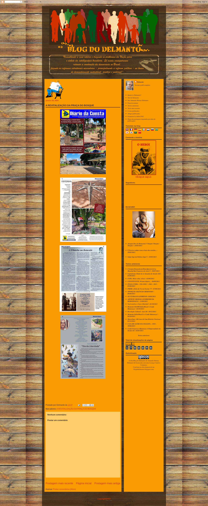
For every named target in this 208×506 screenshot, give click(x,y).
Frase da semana (133, 103)
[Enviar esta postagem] (79, 405)
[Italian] (144, 130)
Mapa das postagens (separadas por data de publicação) (141, 120)
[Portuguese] (157, 130)
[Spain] (140, 130)
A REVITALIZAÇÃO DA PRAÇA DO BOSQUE (76, 409)
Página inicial (83, 483)
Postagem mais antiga (107, 483)
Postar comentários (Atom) (64, 489)
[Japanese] (128, 133)
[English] (128, 130)
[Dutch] (149, 130)
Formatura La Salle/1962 (136, 116)
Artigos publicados (134, 114)
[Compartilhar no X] (88, 405)
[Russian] (153, 130)
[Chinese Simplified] (140, 133)
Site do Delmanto (133, 98)
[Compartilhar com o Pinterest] (92, 405)
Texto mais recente (134, 108)
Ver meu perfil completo (142, 85)
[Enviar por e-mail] (83, 405)
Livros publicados (133, 111)
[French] (132, 130)
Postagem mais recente (59, 483)
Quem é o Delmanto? (134, 95)
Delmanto (140, 82)
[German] (136, 130)
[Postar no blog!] (86, 405)
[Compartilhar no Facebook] (90, 405)
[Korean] (132, 133)
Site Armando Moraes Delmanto (138, 100)
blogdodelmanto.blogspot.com (143, 369)
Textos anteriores (133, 106)
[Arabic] (136, 133)
